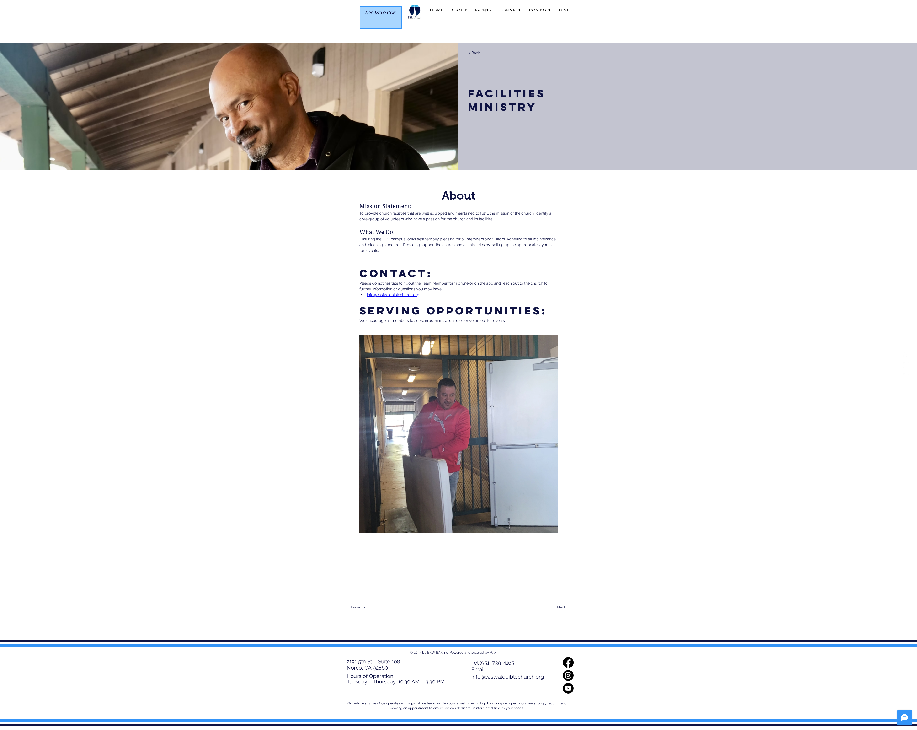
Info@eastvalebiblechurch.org (507, 677)
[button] (459, 10)
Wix (493, 652)
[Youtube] (906, 376)
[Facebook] (906, 354)
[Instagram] (906, 365)
